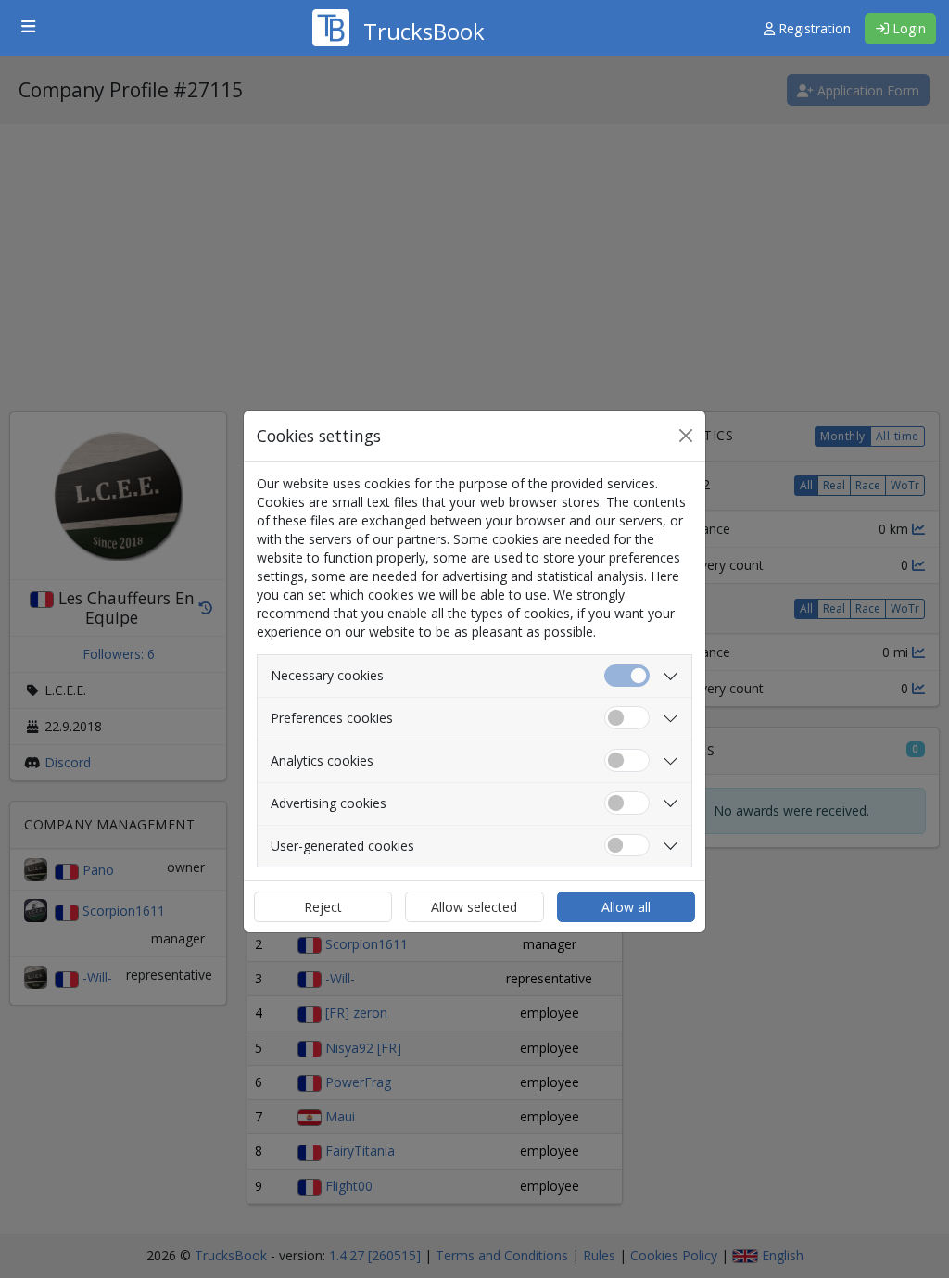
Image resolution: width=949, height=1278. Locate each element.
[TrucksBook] (398, 4)
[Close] (686, 436)
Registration (813, 28)
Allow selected (474, 907)
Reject (323, 907)
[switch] (627, 717)
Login (907, 28)
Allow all (626, 907)
